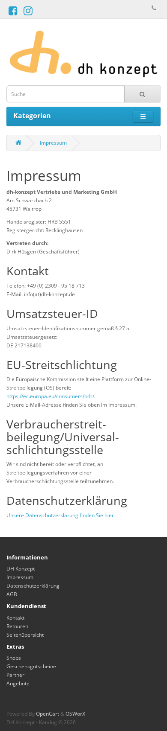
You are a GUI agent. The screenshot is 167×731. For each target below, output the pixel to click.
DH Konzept (20, 568)
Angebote (18, 683)
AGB (11, 594)
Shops (13, 657)
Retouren (17, 626)
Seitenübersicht (25, 634)
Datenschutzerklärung (33, 585)
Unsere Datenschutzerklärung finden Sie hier (60, 515)
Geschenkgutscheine (31, 666)
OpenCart (47, 713)
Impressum (53, 142)
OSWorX (75, 713)
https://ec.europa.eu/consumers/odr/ (50, 396)
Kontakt (15, 617)
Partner (15, 675)
